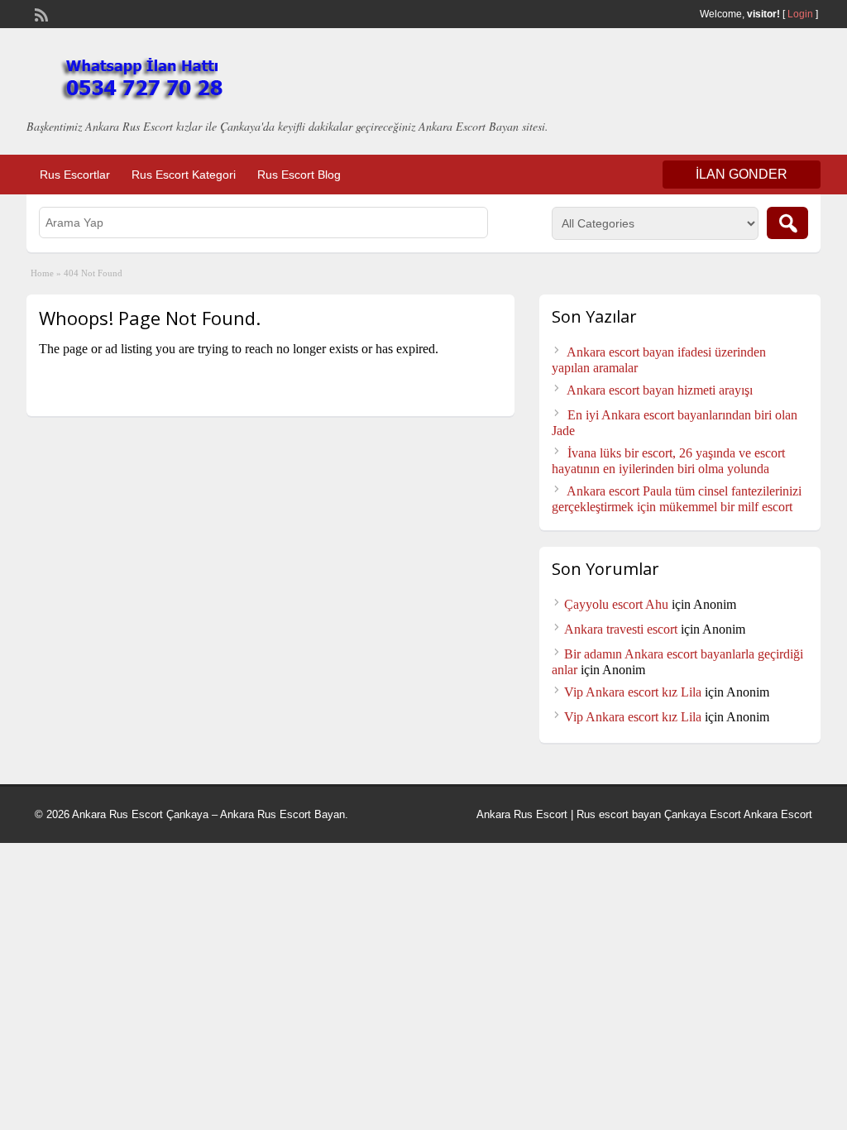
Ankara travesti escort (620, 629)
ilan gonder (741, 174)
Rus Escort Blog (299, 174)
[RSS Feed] (39, 13)
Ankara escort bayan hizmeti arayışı (660, 390)
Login (800, 14)
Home (42, 273)
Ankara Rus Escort (521, 814)
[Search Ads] (787, 223)
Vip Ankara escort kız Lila (632, 692)
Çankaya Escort (702, 814)
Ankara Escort (778, 814)
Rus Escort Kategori (184, 174)
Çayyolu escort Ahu (616, 604)
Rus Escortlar (75, 174)
